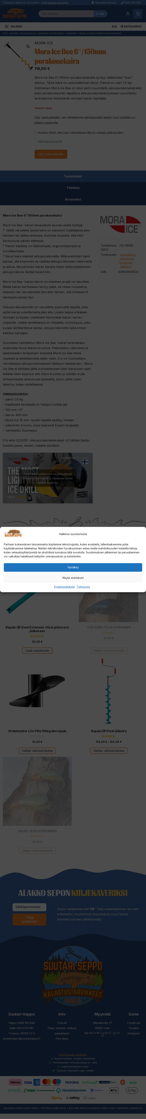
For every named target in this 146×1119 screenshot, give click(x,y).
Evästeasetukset (64, 586)
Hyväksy (73, 567)
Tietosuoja (83, 586)
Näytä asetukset (73, 578)
